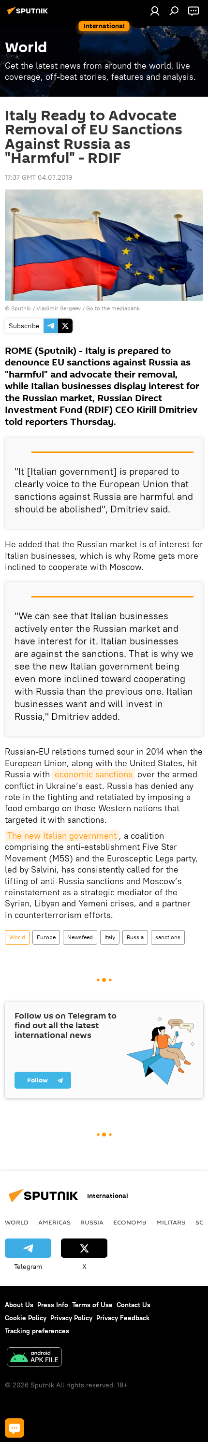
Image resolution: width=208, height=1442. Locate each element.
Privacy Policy (71, 1317)
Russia (135, 937)
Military (171, 1222)
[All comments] (14, 1428)
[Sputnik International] (29, 14)
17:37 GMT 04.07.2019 (38, 177)
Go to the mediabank (113, 308)
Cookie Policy (25, 1317)
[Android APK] (34, 1358)
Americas (54, 1222)
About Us (19, 1304)
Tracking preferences (37, 1330)
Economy (130, 1222)
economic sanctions (94, 774)
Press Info (52, 1304)
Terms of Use (92, 1304)
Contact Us (133, 1304)
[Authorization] (154, 10)
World (17, 937)
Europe (46, 937)
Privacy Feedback (122, 1317)
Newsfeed (80, 937)
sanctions (167, 937)
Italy (109, 937)
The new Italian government (62, 835)
